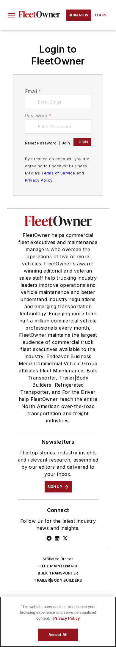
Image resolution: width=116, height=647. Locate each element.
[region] (58, 621)
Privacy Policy (39, 180)
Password (38, 116)
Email (33, 91)
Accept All (58, 634)
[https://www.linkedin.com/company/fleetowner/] (57, 538)
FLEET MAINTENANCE (58, 566)
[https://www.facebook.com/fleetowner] (49, 538)
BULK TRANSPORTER (58, 573)
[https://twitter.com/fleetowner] (65, 538)
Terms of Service (58, 173)
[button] (11, 15)
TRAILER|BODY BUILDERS (58, 580)
